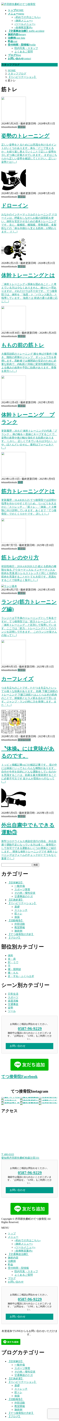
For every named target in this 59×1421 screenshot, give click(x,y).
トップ (12, 1233)
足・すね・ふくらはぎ (21, 976)
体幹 (10, 955)
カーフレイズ (17, 679)
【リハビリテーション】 (22, 903)
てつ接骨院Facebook (19, 1076)
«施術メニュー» (23, 20)
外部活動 (19, 924)
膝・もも (13, 972)
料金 (10, 1264)
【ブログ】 (14, 937)
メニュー (13, 1237)
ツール (12, 1011)
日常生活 (13, 993)
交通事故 (13, 1004)
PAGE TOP (54, 1375)
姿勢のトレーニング (25, 136)
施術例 (18, 930)
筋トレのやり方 (20, 557)
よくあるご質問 (23, 51)
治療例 (12, 1261)
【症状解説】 (16, 882)
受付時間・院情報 (18, 1268)
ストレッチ (24, 739)
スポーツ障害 (22, 889)
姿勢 (10, 1007)
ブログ (12, 1278)
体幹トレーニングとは (28, 275)
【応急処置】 (16, 899)
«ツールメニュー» (24, 24)
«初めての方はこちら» (27, 17)
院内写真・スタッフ (26, 48)
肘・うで (13, 962)
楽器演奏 (13, 1000)
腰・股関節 (14, 969)
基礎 (20, 482)
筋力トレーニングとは (28, 491)
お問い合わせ (16, 1281)
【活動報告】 (16, 920)
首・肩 (12, 959)
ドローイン (14, 205)
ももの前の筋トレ (22, 345)
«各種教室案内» (23, 27)
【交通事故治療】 (18, 1254)
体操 (17, 917)
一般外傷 (19, 886)
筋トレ (22, 127)
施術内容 (13, 1257)
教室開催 (19, 927)
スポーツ (13, 997)
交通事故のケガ (23, 896)
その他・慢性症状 (24, 893)
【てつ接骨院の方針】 (21, 934)
